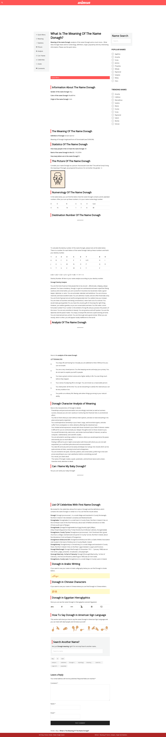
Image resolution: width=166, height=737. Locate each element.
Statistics (39, 43)
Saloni (117, 118)
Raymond (118, 72)
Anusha (117, 57)
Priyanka (118, 66)
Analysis (39, 51)
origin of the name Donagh (55, 666)
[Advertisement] (83, 19)
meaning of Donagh (90, 662)
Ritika (117, 78)
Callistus (117, 97)
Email (53, 713)
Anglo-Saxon (60, 735)
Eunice (117, 109)
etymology (81, 662)
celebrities (63, 662)
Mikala (117, 69)
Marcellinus (118, 100)
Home (52, 731)
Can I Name (40, 56)
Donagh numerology (73, 662)
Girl (40, 735)
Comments (40, 68)
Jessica (117, 63)
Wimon (97, 735)
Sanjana (117, 75)
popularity (63, 666)
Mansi (117, 106)
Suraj (116, 60)
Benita (117, 121)
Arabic (39, 64)
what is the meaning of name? (83, 2)
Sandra (117, 103)
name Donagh (99, 662)
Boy (53, 658)
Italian (55, 735)
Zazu (116, 81)
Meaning (39, 39)
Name (53, 704)
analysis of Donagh (55, 662)
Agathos (117, 54)
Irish (62, 658)
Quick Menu (40, 35)
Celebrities (40, 60)
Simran (117, 124)
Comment (54, 683)
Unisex (46, 735)
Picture (39, 47)
